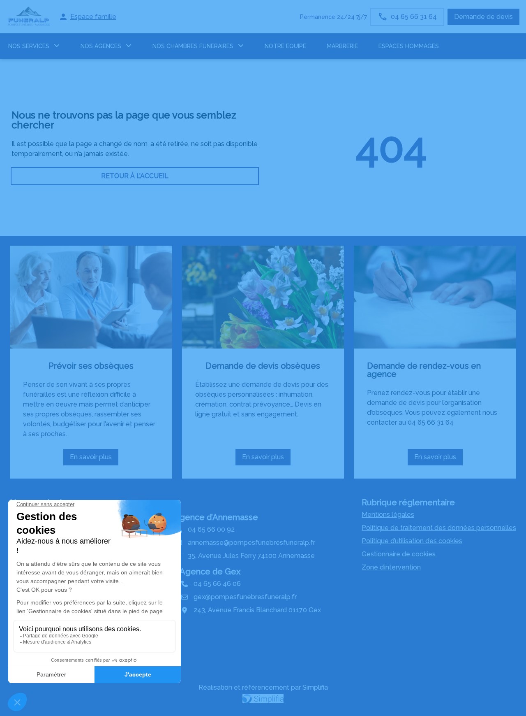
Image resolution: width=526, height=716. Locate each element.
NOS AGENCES (101, 46)
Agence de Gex (210, 572)
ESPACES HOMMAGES (408, 46)
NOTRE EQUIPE (285, 46)
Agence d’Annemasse (216, 517)
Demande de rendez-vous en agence (424, 370)
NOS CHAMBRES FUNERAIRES (192, 46)
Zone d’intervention (391, 567)
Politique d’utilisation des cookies (412, 541)
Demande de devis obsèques (262, 366)
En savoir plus (94, 459)
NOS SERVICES (28, 46)
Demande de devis (483, 17)
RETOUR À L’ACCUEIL (134, 176)
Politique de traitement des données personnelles (439, 528)
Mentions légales (388, 514)
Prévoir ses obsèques (91, 366)
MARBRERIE (342, 46)
